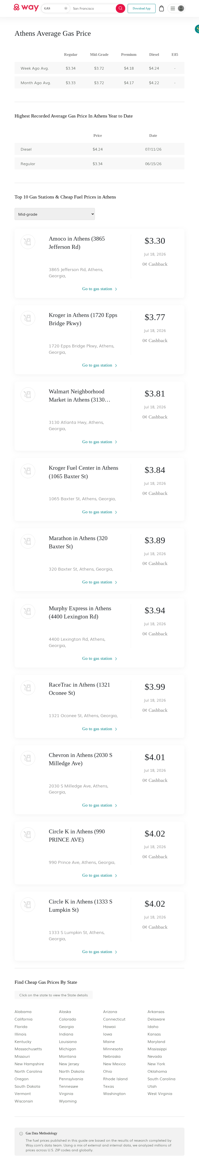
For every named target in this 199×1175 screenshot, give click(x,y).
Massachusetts (28, 1048)
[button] (173, 9)
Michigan (67, 1048)
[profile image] (176, 8)
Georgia (66, 1026)
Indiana (66, 1034)
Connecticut (114, 1019)
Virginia (66, 1093)
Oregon (22, 1078)
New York (156, 1063)
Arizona (110, 1011)
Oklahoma (157, 1071)
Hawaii (109, 1026)
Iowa (107, 1034)
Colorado (67, 1019)
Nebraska (112, 1056)
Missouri (22, 1056)
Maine (109, 1041)
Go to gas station (97, 288)
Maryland (156, 1041)
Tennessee (68, 1086)
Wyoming (68, 1101)
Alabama (23, 1011)
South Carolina (161, 1078)
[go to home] (26, 6)
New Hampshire (29, 1063)
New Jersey (69, 1063)
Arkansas (156, 1011)
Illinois (20, 1034)
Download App (141, 8)
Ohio (107, 1071)
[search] (120, 8)
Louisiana (68, 1041)
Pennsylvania (71, 1078)
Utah (152, 1086)
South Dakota (27, 1086)
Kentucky (23, 1041)
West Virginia (160, 1093)
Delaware (156, 1019)
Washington (114, 1093)
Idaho (153, 1026)
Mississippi (157, 1048)
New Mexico (114, 1063)
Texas (108, 1086)
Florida (21, 1026)
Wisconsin (24, 1101)
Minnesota (113, 1048)
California (24, 1019)
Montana (67, 1056)
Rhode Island (115, 1078)
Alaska (65, 1011)
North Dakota (71, 1071)
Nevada (155, 1056)
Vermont (23, 1093)
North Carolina (28, 1071)
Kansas (154, 1034)
